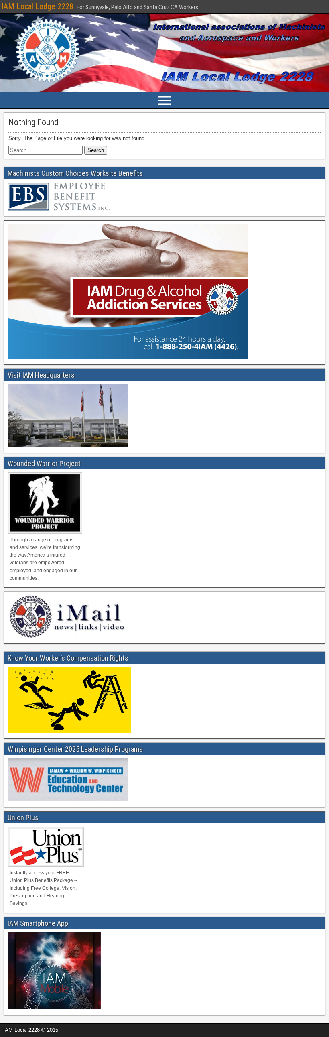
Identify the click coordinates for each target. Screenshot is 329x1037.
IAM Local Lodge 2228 (37, 6)
